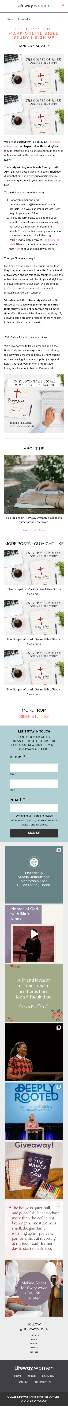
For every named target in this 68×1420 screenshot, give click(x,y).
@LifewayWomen (34, 1329)
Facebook (34, 1344)
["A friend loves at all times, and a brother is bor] (34, 993)
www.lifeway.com (34, 1401)
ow (38, 1324)
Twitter (34, 1339)
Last (12, 790)
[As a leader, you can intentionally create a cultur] (34, 1288)
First (13, 774)
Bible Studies (34, 717)
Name (17, 757)
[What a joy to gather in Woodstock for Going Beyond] (34, 1052)
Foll (31, 1324)
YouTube (34, 1352)
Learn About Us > (34, 530)
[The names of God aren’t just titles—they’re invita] (34, 934)
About (31, 1376)
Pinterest (34, 1348)
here (17, 249)
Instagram (34, 1335)
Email (17, 799)
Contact (23, 1382)
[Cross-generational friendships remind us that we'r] (34, 875)
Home (18, 1376)
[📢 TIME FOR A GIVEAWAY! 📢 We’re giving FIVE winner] (34, 1170)
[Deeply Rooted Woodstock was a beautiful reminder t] (34, 1111)
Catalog (48, 1376)
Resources (43, 1382)
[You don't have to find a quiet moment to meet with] (34, 1229)
